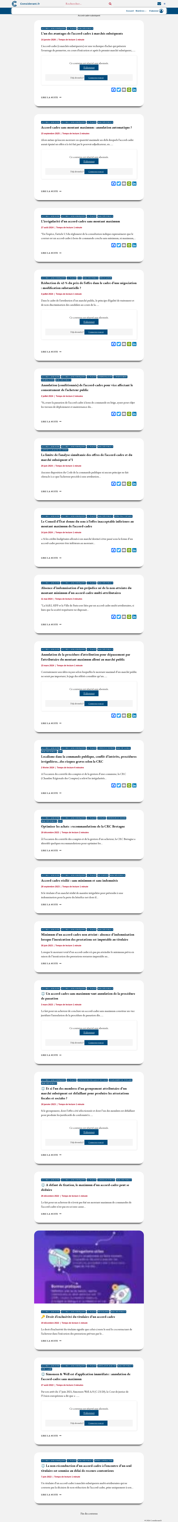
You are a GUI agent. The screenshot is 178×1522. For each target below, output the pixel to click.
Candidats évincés (106, 1180)
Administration (105, 377)
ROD (60, 751)
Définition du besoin (116, 818)
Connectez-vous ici (96, 77)
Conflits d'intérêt (106, 748)
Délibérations (48, 380)
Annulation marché (107, 1366)
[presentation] (89, 1267)
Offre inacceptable (123, 516)
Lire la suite (51, 97)
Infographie (103, 1312)
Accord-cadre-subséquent (53, 28)
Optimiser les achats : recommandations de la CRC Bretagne (83, 826)
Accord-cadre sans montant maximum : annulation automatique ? (86, 127)
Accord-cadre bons (51, 122)
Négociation (105, 278)
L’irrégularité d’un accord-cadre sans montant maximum (80, 221)
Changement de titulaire (120, 1080)
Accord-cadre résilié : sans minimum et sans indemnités (79, 880)
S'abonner (89, 67)
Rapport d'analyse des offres (55, 450)
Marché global (123, 748)
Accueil (130, 11)
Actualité (71, 28)
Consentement (120, 377)
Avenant (101, 818)
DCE (79, 278)
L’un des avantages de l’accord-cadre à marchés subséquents (82, 33)
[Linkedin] (164, 3)
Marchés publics (85, 28)
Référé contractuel (104, 1461)
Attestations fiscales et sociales (92, 1080)
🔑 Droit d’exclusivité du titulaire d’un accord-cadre (78, 1317)
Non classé (47, 1369)
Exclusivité (103, 875)
